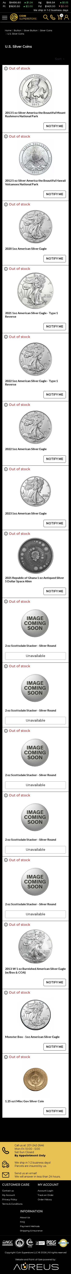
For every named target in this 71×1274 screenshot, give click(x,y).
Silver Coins (46, 30)
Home (8, 30)
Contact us (8, 1190)
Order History (45, 1199)
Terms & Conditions (12, 1203)
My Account (8, 1195)
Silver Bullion (31, 30)
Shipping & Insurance (31, 1230)
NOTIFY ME (54, 126)
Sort (58, 59)
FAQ (22, 1221)
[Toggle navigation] (4, 17)
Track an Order (46, 1195)
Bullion (17, 30)
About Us (25, 1217)
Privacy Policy (9, 1199)
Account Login (45, 1190)
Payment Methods (30, 1226)
